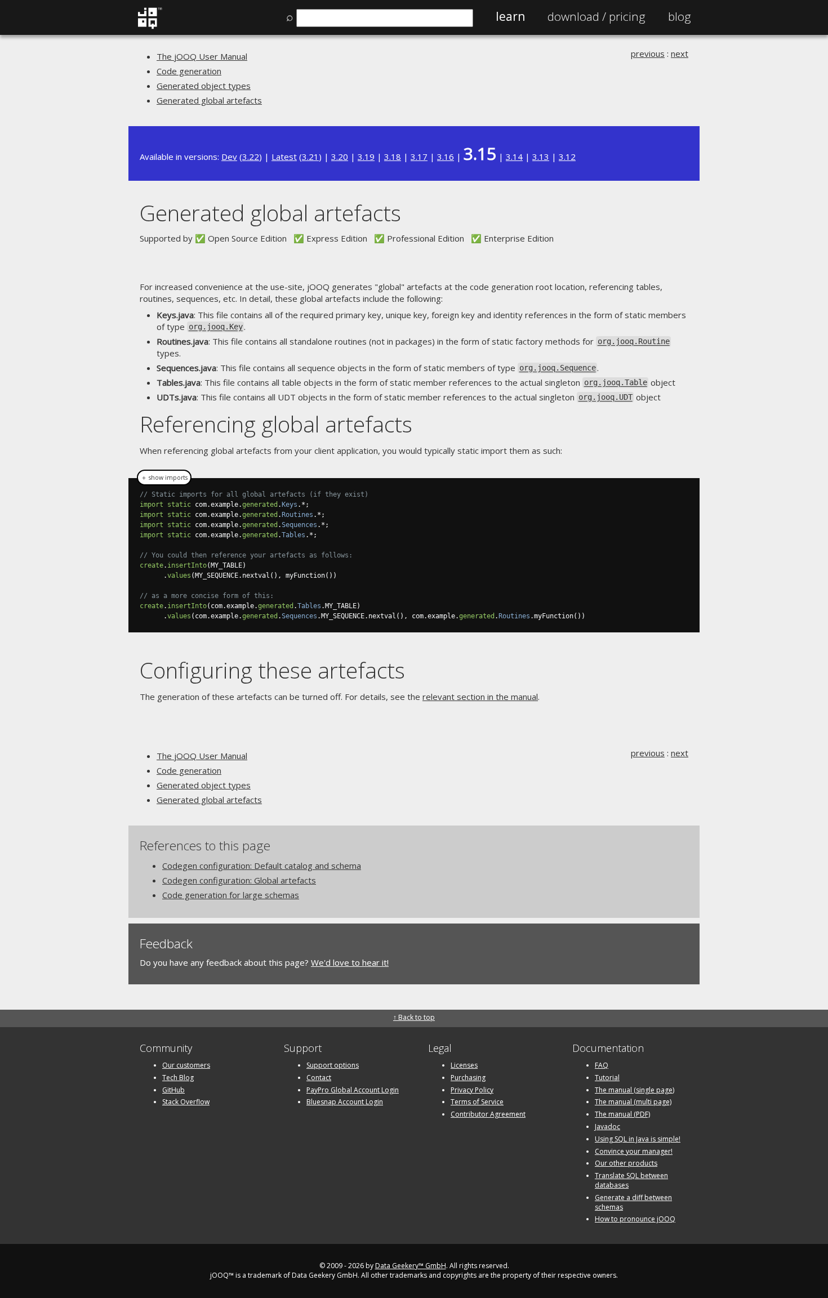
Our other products (626, 1163)
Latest (284, 156)
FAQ (601, 1065)
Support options (332, 1065)
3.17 (419, 156)
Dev (229, 156)
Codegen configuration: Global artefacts (239, 880)
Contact (318, 1077)
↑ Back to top (414, 1017)
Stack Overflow (186, 1102)
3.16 (445, 156)
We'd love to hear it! (350, 962)
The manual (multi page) (633, 1102)
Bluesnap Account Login (344, 1102)
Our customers (186, 1065)
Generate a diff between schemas (633, 1202)
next (679, 53)
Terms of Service (477, 1102)
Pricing (596, 16)
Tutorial (607, 1077)
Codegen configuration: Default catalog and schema (261, 865)
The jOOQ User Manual (202, 56)
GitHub (173, 1090)
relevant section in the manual (480, 696)
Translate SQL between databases (631, 1180)
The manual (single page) (634, 1090)
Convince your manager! (634, 1151)
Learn (510, 16)
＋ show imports (164, 477)
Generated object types (204, 85)
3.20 (339, 156)
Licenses (464, 1065)
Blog (679, 16)
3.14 (514, 156)
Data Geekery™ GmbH (410, 1265)
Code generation (189, 71)
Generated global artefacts (209, 100)
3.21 (310, 156)
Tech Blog (178, 1077)
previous (648, 53)
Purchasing (468, 1077)
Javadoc (607, 1126)
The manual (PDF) (622, 1114)
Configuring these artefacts (272, 670)
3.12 (567, 156)
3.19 (366, 156)
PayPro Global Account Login (352, 1090)
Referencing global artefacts (276, 424)
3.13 (540, 156)
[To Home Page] (149, 26)
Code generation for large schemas (230, 894)
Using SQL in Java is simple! (637, 1139)
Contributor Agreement (488, 1114)
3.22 (250, 156)
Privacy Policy (472, 1090)
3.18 (392, 156)
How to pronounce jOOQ (635, 1219)
